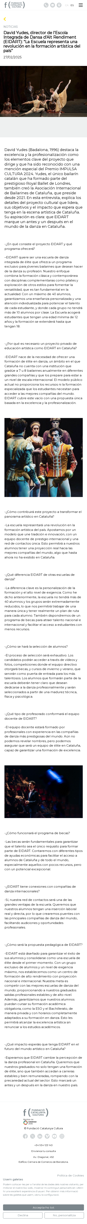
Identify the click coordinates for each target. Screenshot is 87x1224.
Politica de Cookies (70, 1175)
